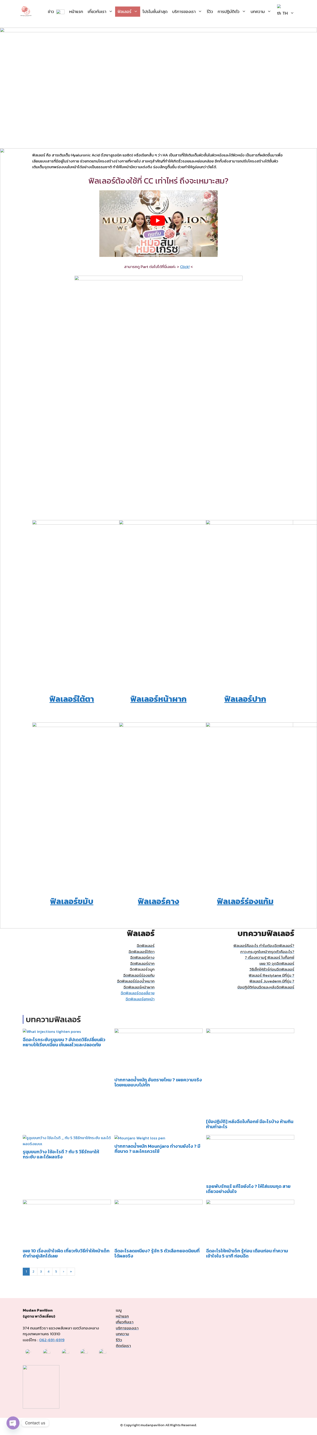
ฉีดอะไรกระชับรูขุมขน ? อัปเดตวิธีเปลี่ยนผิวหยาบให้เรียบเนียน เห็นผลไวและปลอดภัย (64, 1042)
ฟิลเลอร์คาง (158, 901)
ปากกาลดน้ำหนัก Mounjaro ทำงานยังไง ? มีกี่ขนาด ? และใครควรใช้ (157, 1149)
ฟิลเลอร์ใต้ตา (71, 699)
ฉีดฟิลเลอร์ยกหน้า (140, 999)
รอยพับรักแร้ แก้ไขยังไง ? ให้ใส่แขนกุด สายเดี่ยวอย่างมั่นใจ (248, 1189)
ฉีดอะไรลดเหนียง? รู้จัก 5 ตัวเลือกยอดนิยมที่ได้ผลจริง (157, 1253)
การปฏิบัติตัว (228, 11)
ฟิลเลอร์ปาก (245, 699)
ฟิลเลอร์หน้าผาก (158, 699)
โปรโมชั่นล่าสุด (155, 11)
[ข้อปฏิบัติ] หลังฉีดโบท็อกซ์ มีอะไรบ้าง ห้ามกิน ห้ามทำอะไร (249, 1124)
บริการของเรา (184, 11)
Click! (185, 267)
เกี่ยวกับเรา (97, 11)
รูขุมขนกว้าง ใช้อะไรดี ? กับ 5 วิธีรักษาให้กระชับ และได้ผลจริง (61, 1154)
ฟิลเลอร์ (124, 11)
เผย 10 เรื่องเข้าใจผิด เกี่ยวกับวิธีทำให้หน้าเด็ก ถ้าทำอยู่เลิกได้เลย (66, 1253)
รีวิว (210, 11)
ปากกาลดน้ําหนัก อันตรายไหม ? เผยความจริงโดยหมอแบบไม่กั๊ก (158, 1082)
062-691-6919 (52, 1340)
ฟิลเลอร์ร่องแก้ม (245, 901)
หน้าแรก (76, 11)
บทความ (258, 11)
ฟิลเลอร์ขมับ (71, 901)
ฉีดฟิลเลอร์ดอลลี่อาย (138, 993)
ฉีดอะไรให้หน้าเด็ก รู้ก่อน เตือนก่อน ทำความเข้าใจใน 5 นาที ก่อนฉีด (247, 1253)
